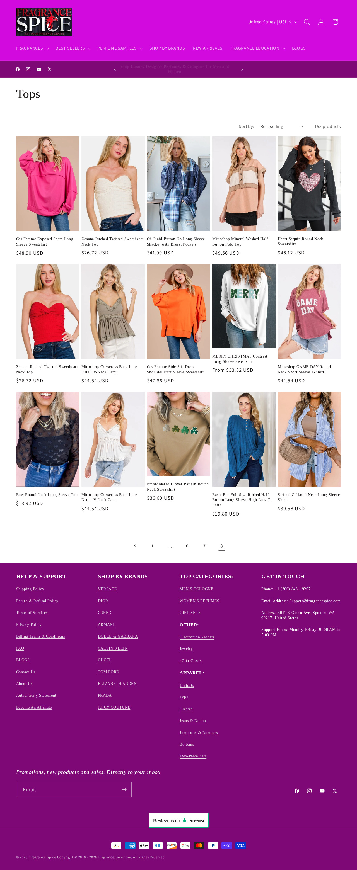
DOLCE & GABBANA (118, 636)
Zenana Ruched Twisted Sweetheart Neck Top (112, 241)
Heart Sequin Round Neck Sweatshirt (300, 241)
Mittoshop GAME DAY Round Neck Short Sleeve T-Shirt (304, 369)
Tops (184, 697)
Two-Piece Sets (193, 756)
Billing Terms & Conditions (40, 636)
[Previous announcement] (115, 69)
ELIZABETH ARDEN (117, 683)
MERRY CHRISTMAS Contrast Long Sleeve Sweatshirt (239, 359)
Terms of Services (32, 612)
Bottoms (187, 744)
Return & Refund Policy (37, 601)
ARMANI (106, 624)
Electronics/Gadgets (197, 637)
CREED (105, 612)
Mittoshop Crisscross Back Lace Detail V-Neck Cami (109, 369)
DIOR (103, 601)
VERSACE (107, 589)
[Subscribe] (124, 789)
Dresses (186, 709)
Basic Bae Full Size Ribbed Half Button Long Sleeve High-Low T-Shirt (242, 499)
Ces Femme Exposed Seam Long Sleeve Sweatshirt (44, 241)
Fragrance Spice (43, 857)
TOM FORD (108, 672)
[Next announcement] (242, 69)
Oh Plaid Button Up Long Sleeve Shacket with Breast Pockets (176, 241)
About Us (24, 683)
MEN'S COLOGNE (197, 589)
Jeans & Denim (193, 720)
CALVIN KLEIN (113, 648)
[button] (32, 48)
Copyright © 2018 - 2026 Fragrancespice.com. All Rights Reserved (111, 857)
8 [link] (221, 545)
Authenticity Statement (36, 695)
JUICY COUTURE (114, 707)
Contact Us (25, 672)
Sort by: (246, 126)
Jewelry (186, 649)
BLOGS (23, 660)
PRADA (105, 695)
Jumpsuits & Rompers (199, 732)
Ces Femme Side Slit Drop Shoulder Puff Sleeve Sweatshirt (175, 369)
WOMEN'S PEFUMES (199, 601)
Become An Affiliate (34, 707)
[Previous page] (135, 546)
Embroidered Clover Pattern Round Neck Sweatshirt (178, 487)
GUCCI (104, 660)
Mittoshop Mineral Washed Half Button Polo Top (240, 241)
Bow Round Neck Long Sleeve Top (47, 494)
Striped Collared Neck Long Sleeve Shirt (309, 497)
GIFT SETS (190, 612)
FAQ (20, 648)
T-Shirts (187, 685)
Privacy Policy (29, 624)
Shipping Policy (30, 589)
